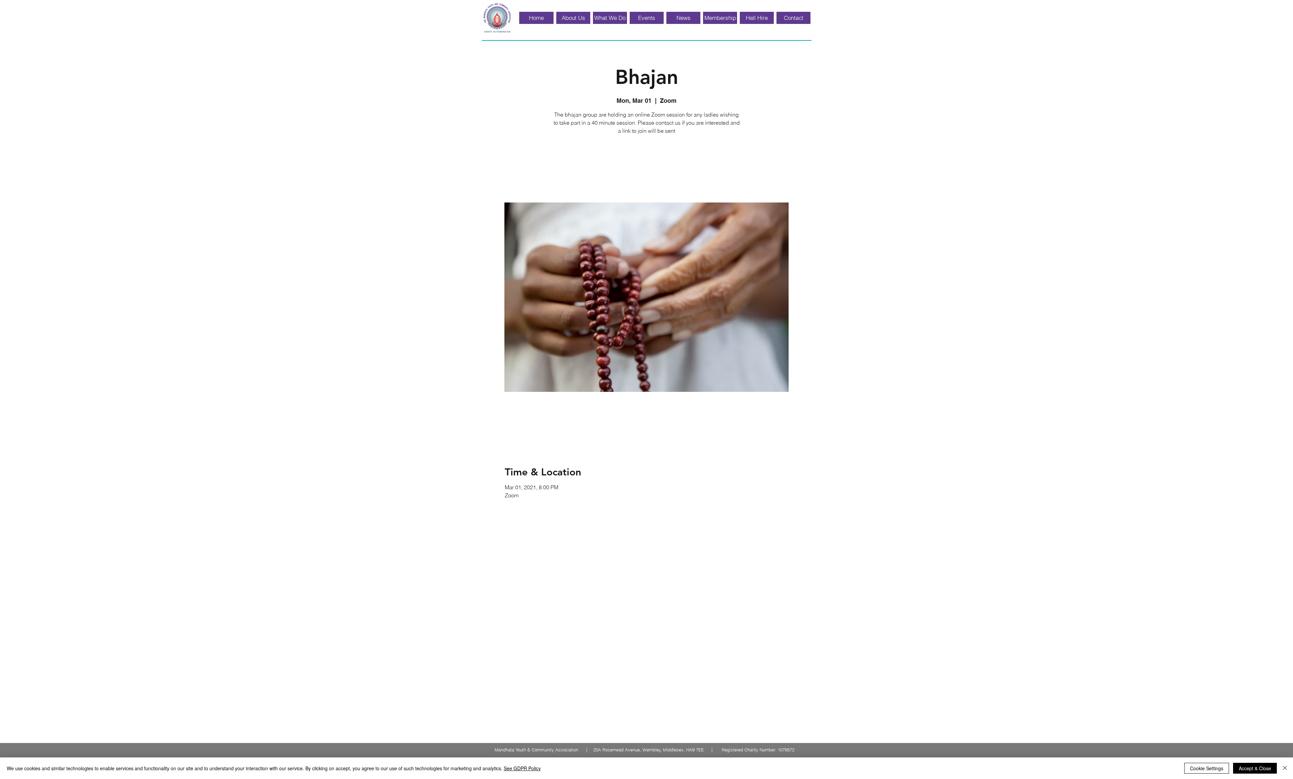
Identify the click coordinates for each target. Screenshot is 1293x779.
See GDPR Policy (522, 768)
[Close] (1285, 768)
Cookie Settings (1206, 768)
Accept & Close (1255, 768)
